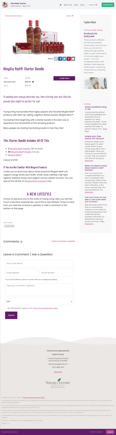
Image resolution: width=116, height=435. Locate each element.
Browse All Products (14, 16)
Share (68, 16)
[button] (85, 83)
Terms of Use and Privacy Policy (45, 308)
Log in (110, 432)
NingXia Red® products (35, 181)
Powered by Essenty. (10, 432)
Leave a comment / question (63, 241)
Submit (11, 315)
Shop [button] (76, 5)
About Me (26, 6)
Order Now (64, 78)
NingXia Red (9, 226)
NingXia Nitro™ (15, 155)
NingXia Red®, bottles (20, 148)
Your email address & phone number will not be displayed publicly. (31, 279)
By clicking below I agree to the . (33, 308)
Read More (89, 161)
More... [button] (82, 5)
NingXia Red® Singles (21, 152)
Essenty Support (96, 432)
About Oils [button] (68, 5)
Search (92, 5)
